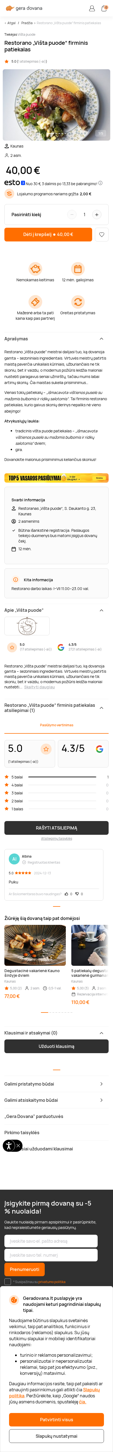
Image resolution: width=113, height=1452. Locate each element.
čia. (82, 1402)
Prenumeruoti (24, 1269)
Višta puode (26, 34)
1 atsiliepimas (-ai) (32, 61)
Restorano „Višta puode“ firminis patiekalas (69, 23)
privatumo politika (52, 1281)
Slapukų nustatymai (56, 1436)
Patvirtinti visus (56, 1420)
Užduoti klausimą (56, 1046)
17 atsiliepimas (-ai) (35, 649)
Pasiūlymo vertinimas (56, 725)
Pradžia (27, 23)
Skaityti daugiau (39, 686)
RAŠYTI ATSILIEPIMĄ (56, 828)
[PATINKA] (102, 234)
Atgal (11, 23)
